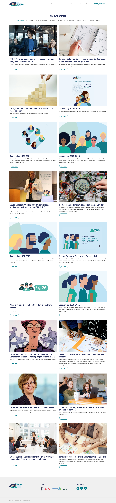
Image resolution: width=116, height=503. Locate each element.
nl (102, 0)
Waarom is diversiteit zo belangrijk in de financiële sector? (81, 355)
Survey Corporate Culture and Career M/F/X (78, 256)
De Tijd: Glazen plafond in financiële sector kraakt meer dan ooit (32, 109)
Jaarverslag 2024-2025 (69, 108)
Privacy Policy (22, 500)
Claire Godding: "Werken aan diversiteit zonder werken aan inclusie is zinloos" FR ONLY (30, 206)
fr (104, 0)
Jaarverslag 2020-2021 (69, 305)
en (106, 0)
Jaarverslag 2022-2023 (69, 156)
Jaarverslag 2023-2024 (20, 156)
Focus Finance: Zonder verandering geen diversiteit (81, 205)
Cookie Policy (27, 500)
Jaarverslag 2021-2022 (20, 256)
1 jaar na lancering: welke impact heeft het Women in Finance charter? (81, 408)
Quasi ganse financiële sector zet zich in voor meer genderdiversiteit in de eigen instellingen (32, 458)
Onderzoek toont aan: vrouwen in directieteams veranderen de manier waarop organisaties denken (32, 355)
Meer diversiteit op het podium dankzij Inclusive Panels (31, 306)
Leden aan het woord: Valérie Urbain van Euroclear (32, 407)
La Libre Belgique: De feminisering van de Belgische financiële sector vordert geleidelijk (82, 60)
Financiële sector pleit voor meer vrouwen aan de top (82, 457)
